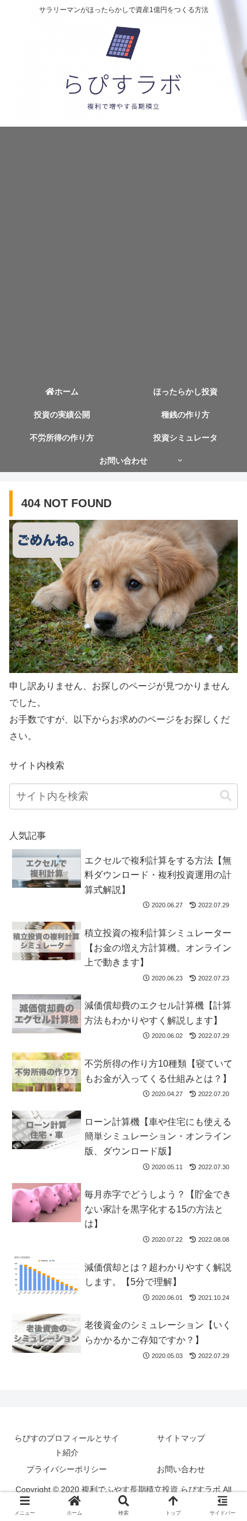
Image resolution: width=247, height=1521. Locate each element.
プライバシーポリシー (66, 1469)
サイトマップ (181, 1438)
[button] (225, 796)
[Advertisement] (123, 250)
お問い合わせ (181, 1469)
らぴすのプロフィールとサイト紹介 (66, 1445)
